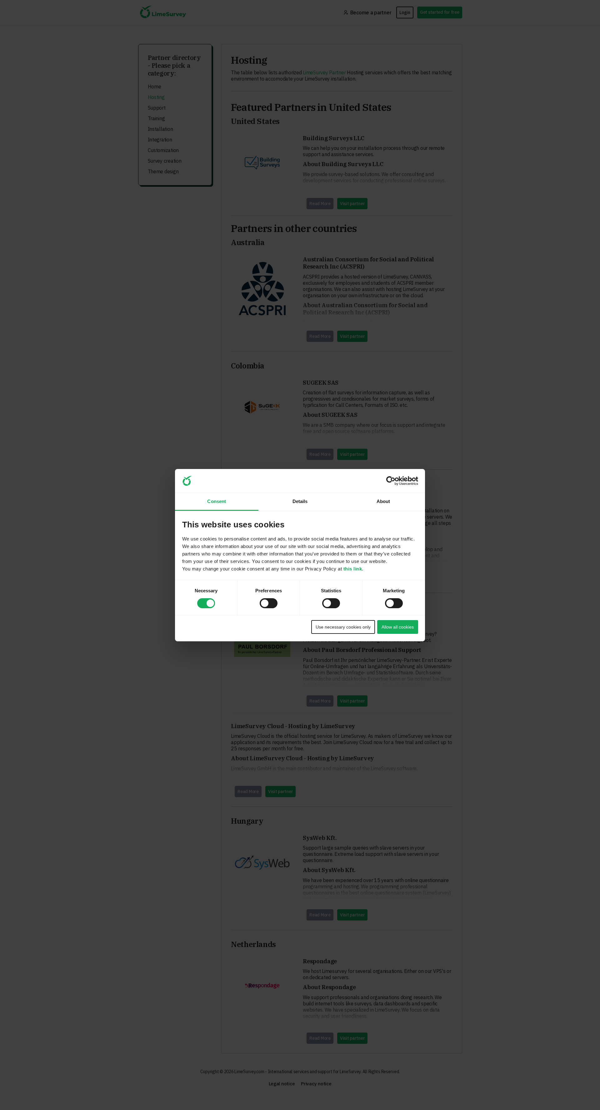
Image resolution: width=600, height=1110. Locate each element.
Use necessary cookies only (343, 626)
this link (352, 568)
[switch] (263, 601)
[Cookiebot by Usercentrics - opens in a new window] (390, 481)
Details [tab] (300, 501)
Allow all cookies (398, 626)
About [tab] (383, 501)
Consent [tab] (216, 501)
